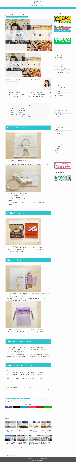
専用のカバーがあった (16, 112)
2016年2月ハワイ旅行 (60, 139)
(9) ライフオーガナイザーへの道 (62, 110)
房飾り (37, 399)
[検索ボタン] (52, 8)
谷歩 (27, 16)
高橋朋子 (57, 154)
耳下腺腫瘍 (59, 146)
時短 (57, 106)
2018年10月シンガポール (61, 133)
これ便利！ (24, 16)
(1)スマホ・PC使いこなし (60, 66)
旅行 (57, 129)
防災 (11, 401)
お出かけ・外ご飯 (60, 127)
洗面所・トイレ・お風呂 (61, 87)
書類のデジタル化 (60, 70)
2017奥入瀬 (59, 137)
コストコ (58, 123)
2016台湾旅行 (59, 142)
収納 (31, 399)
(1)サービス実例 (59, 55)
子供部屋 (58, 85)
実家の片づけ (59, 93)
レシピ (58, 121)
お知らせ (57, 51)
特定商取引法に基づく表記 (42, 458)
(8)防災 (57, 108)
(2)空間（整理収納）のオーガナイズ (11, 16)
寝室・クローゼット (60, 81)
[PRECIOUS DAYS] (38, 2)
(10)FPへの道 (58, 112)
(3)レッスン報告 (59, 59)
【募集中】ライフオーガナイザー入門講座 (21, 116)
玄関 (57, 83)
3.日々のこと (20, 16)
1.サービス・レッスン (60, 53)
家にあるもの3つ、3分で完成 (18, 108)
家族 (57, 119)
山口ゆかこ (58, 156)
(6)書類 (57, 102)
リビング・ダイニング (60, 76)
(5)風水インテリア (59, 99)
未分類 (57, 159)
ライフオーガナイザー (25, 399)
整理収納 (40, 399)
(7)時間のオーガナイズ (60, 104)
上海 (57, 135)
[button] (8, 407)
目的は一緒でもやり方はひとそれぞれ (20, 114)
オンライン (19, 399)
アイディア (11, 399)
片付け (6, 401)
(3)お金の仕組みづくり (60, 95)
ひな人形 (7, 399)
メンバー (57, 148)
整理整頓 (44, 399)
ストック (58, 91)
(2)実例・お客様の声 (59, 57)
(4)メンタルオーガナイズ (60, 97)
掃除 (57, 89)
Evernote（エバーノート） (61, 68)
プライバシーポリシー (33, 458)
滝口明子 (57, 150)
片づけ (48, 399)
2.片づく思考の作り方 (60, 64)
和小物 (34, 399)
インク (15, 399)
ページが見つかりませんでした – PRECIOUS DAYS (19, 387)
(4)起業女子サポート (60, 61)
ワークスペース (59, 78)
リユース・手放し (59, 114)
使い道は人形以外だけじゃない (18, 110)
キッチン (58, 74)
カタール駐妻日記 (60, 144)
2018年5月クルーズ (60, 131)
